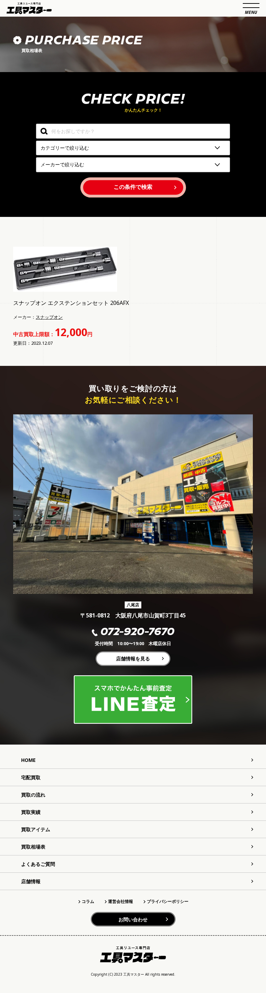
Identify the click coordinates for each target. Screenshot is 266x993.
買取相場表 (33, 846)
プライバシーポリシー (167, 901)
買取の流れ (33, 794)
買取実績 (31, 812)
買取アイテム (35, 829)
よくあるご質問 (38, 864)
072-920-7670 (137, 632)
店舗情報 (31, 881)
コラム (88, 901)
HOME (28, 760)
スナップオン (49, 317)
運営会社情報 (120, 901)
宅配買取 (31, 777)
